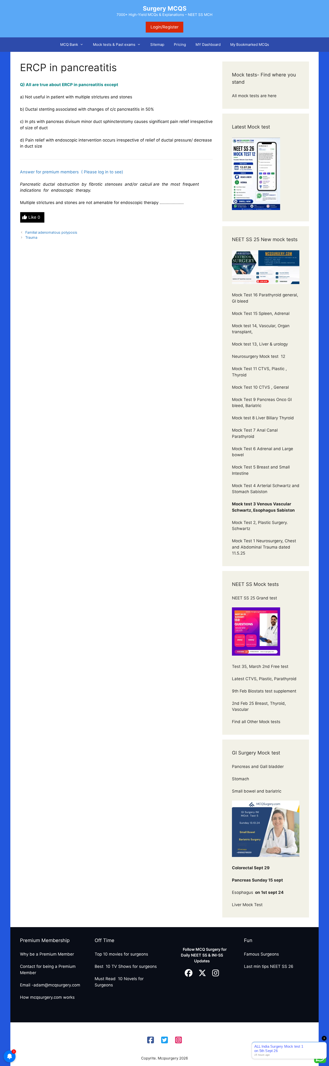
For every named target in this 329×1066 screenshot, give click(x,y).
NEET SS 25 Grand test (255, 598)
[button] (83, 44)
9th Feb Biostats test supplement (264, 691)
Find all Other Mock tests (257, 721)
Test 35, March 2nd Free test (261, 666)
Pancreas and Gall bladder (258, 766)
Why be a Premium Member (47, 954)
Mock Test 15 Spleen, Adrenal (261, 313)
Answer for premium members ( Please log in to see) (72, 172)
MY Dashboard (208, 44)
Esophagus (258, 892)
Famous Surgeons (261, 954)
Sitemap (157, 44)
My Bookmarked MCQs (249, 44)
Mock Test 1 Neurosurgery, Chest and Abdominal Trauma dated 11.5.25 (264, 547)
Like (34, 217)
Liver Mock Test (247, 904)
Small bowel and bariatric (256, 791)
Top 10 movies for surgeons (121, 954)
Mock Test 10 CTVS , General (260, 387)
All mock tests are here (255, 95)
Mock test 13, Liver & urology (260, 344)
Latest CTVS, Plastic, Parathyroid (264, 678)
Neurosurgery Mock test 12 (259, 356)
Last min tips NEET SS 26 (268, 966)
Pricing (180, 44)
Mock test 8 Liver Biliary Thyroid (263, 417)
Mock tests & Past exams (114, 44)
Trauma (31, 237)
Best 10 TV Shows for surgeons (126, 966)
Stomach (241, 778)
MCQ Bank (69, 44)
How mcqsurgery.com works (47, 997)
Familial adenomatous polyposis (51, 232)
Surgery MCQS (164, 8)
